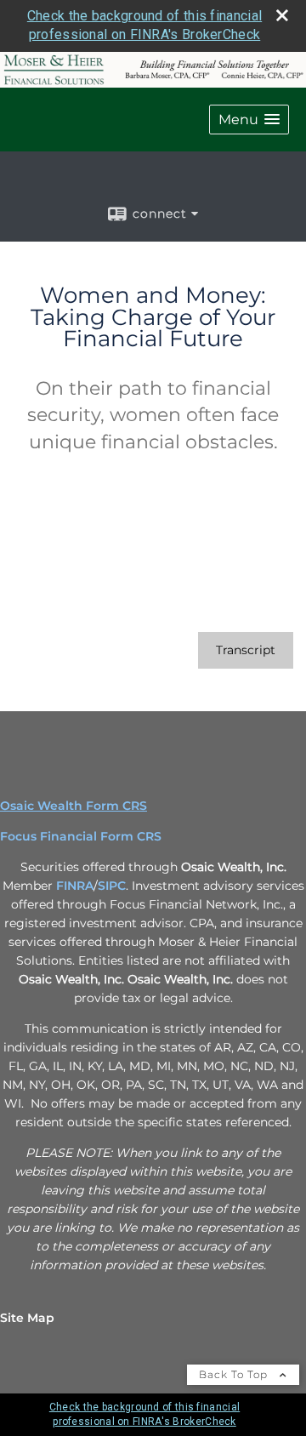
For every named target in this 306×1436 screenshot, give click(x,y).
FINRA (75, 885)
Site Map (27, 1317)
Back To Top (235, 1374)
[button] (249, 119)
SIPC (112, 885)
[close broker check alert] (282, 15)
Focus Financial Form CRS (81, 836)
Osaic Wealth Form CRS (73, 805)
